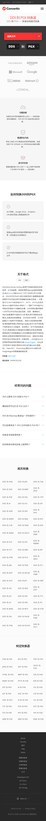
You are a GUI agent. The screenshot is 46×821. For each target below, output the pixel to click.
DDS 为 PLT (38, 565)
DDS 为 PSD (7, 489)
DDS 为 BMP (23, 489)
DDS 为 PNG (7, 482)
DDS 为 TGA (38, 482)
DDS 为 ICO (22, 503)
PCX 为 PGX (7, 713)
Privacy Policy (30, 808)
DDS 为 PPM (7, 557)
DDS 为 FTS (38, 596)
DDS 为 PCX (7, 542)
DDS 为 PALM (23, 616)
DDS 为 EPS (38, 519)
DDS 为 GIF (38, 503)
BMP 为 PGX (23, 674)
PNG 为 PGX (7, 659)
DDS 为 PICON (24, 625)
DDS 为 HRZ (23, 602)
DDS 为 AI (6, 503)
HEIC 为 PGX (7, 700)
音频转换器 (23, 761)
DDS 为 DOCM (24, 573)
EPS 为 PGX (22, 713)
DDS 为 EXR (38, 525)
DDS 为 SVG (23, 497)
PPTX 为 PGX (23, 681)
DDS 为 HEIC (23, 588)
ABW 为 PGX (7, 719)
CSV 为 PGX (38, 693)
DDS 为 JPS (22, 580)
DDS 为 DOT (7, 580)
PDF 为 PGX (38, 659)
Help (23, 749)
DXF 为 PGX (22, 667)
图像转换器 (23, 768)
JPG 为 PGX (22, 659)
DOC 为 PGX (23, 693)
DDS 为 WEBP (8, 519)
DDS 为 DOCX (23, 533)
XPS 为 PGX (38, 713)
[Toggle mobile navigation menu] (42, 9)
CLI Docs (23, 784)
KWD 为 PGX (38, 719)
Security (23, 742)
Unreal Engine (29, 342)
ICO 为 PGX (38, 687)
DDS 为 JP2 (7, 596)
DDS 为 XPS (23, 542)
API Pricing (23, 788)
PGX (26, 280)
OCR (23, 772)
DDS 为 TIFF (38, 497)
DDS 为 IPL (38, 602)
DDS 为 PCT (7, 550)
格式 (23, 745)
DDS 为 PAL (7, 616)
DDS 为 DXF (23, 511)
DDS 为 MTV (23, 609)
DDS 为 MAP (23, 550)
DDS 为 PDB (23, 565)
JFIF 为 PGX (7, 687)
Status (23, 752)
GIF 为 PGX (6, 693)
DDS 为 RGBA (8, 533)
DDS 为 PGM (23, 525)
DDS (19, 280)
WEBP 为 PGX (7, 681)
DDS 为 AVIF (7, 573)
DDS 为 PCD (23, 557)
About (23, 738)
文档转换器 (23, 765)
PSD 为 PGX (23, 706)
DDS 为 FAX (23, 596)
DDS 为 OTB (38, 609)
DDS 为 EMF (38, 580)
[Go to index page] (11, 8)
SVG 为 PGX (38, 674)
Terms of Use (16, 808)
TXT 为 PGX (7, 706)
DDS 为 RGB (23, 519)
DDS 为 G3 (6, 602)
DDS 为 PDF (7, 497)
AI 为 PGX (22, 687)
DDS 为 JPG (22, 482)
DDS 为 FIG (7, 588)
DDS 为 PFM (7, 625)
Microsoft (10, 293)
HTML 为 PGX (7, 674)
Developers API (23, 777)
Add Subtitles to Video (19, 2)
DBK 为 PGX (23, 719)
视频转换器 (23, 758)
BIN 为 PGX (38, 681)
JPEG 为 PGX (7, 667)
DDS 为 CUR (7, 525)
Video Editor (6, 2)
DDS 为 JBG (7, 565)
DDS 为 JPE (38, 550)
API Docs (23, 781)
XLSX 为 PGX (23, 700)
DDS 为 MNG (7, 609)
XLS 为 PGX (38, 700)
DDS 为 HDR (7, 511)
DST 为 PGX (38, 706)
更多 (30, 2)
